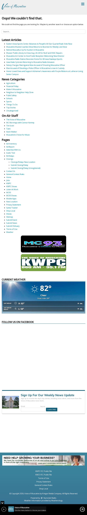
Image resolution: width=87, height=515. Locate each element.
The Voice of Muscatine (15, 119)
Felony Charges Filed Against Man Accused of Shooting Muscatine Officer (35, 65)
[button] (82, 4)
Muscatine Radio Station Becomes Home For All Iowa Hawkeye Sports (34, 59)
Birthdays (10, 156)
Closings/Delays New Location (23, 162)
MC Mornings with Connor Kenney (20, 122)
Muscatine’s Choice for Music (18, 135)
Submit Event (11, 220)
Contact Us (10, 171)
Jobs (8, 180)
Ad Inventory (11, 143)
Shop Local (10, 211)
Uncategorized (12, 110)
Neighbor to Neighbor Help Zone (19, 92)
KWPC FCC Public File (43, 471)
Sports (9, 101)
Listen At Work (12, 189)
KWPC (8, 183)
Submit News (11, 223)
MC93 (8, 192)
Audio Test (10, 153)
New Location (11, 201)
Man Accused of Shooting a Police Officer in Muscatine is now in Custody (35, 68)
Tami (8, 128)
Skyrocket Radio (49, 498)
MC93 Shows (11, 195)
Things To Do (11, 104)
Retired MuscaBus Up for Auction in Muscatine (25, 50)
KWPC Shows (11, 186)
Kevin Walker (11, 132)
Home (8, 177)
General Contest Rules (15, 174)
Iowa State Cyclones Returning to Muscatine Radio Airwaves (30, 62)
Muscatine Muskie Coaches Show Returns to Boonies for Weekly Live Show (36, 47)
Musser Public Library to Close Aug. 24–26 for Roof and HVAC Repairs (34, 53)
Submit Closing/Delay (19, 165)
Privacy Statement (13, 204)
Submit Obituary (12, 226)
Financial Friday (12, 86)
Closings (9, 159)
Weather (9, 232)
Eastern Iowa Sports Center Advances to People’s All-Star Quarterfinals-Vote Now (39, 44)
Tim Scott (10, 125)
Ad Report (10, 147)
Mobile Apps (11, 198)
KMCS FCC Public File (43, 474)
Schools (9, 98)
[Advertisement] (43, 434)
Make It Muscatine (13, 89)
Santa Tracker (12, 208)
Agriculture (10, 83)
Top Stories (11, 107)
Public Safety (11, 95)
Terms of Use (11, 229)
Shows (9, 214)
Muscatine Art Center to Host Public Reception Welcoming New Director (35, 56)
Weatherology (57, 500)
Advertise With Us (13, 150)
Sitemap (9, 217)
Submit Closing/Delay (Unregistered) (25, 168)
